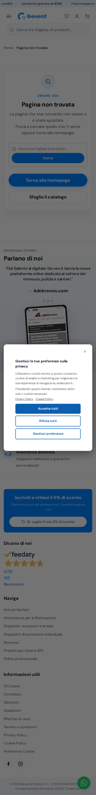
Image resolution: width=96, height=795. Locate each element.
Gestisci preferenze (48, 434)
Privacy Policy (24, 399)
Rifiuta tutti (48, 421)
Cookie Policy (44, 399)
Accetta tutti (48, 409)
